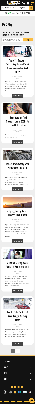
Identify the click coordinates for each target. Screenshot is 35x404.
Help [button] (5, 373)
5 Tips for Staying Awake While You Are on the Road (17, 264)
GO (31, 7)
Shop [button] (5, 379)
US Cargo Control (15, 396)
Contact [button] (7, 361)
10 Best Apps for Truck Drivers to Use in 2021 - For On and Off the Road (17, 121)
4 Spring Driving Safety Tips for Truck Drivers (17, 213)
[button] (2, 3)
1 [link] (13, 351)
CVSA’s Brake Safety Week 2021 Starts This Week (17, 166)
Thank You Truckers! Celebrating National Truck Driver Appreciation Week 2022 (17, 66)
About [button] (6, 367)
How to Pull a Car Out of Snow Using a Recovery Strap (17, 316)
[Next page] (22, 351)
